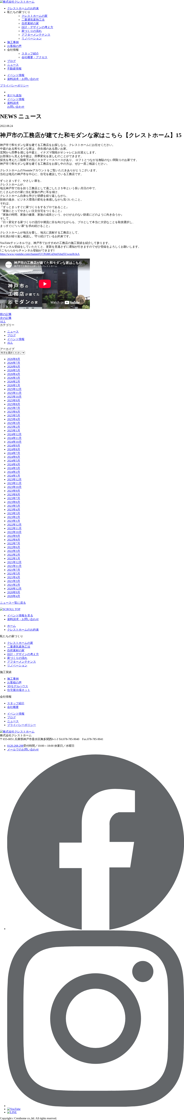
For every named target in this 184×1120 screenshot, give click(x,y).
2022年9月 (13, 535)
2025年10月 (14, 396)
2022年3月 (13, 550)
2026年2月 (13, 381)
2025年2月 (13, 426)
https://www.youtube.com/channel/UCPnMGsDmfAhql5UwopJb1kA (40, 254)
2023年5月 (13, 505)
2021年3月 (13, 581)
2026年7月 (13, 362)
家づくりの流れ (32, 30)
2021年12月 (14, 562)
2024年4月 (13, 464)
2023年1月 (13, 520)
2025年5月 (13, 415)
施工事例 (13, 42)
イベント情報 (15, 339)
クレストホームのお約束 (23, 8)
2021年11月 (14, 566)
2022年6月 (13, 547)
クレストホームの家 (34, 15)
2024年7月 (13, 453)
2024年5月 (13, 460)
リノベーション (32, 38)
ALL (3, 321)
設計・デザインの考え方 (37, 27)
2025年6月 (13, 411)
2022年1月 (13, 558)
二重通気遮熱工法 (33, 19)
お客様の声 (14, 45)
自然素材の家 (30, 23)
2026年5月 (13, 370)
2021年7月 (13, 569)
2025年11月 (14, 392)
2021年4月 (13, 577)
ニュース (13, 64)
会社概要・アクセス (34, 57)
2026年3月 (13, 377)
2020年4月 (13, 596)
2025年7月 (13, 407)
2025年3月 (13, 423)
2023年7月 (13, 498)
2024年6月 (13, 456)
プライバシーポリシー (14, 85)
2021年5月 (13, 573)
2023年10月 (14, 486)
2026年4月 (13, 374)
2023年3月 (13, 513)
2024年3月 (13, 468)
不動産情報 (14, 68)
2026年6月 (13, 366)
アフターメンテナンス (36, 34)
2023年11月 (14, 483)
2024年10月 (14, 441)
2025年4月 (13, 419)
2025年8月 (13, 404)
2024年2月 (13, 471)
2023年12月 (14, 479)
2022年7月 (13, 543)
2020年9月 (13, 592)
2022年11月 (14, 528)
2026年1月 (13, 385)
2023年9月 (13, 490)
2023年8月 (13, 494)
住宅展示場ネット (18, 690)
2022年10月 (14, 532)
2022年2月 (13, 554)
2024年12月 (14, 434)
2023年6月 (13, 502)
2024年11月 (14, 438)
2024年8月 (13, 449)
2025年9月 (13, 400)
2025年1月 (13, 430)
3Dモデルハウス (17, 686)
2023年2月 (13, 517)
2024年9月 (13, 445)
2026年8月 (13, 359)
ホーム (11, 625)
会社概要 (13, 707)
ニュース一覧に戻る (13, 602)
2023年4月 (13, 509)
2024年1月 (13, 475)
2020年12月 (14, 588)
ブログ (11, 61)
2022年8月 (13, 539)
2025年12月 (14, 389)
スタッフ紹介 (30, 53)
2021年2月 (13, 584)
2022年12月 (14, 524)
